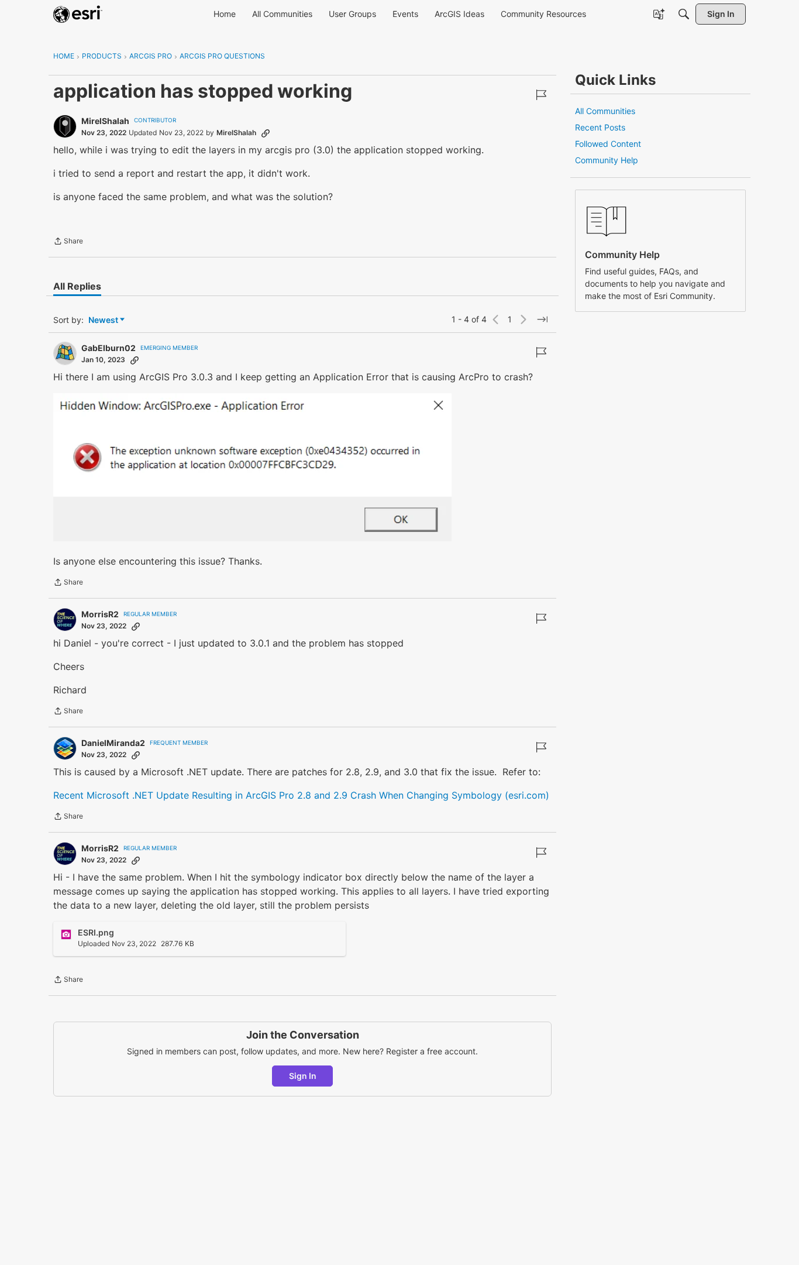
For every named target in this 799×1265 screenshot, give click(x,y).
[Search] (683, 14)
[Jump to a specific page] (542, 319)
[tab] (77, 286)
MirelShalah (105, 121)
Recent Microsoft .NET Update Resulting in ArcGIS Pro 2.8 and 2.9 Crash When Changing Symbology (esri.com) (301, 795)
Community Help (606, 160)
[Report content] (541, 94)
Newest (103, 320)
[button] (252, 467)
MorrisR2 (100, 614)
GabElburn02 (108, 348)
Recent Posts (600, 127)
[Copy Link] (266, 133)
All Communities (605, 111)
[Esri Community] (77, 14)
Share (68, 242)
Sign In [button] (302, 1076)
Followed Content (608, 144)
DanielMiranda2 (113, 743)
